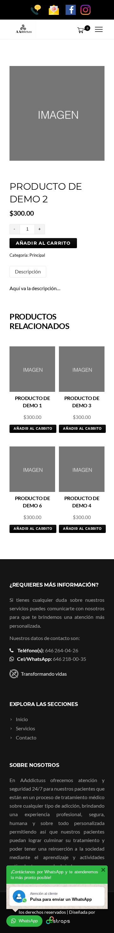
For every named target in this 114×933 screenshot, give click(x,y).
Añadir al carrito (43, 243)
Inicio (22, 719)
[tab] (28, 272)
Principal (37, 255)
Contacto (26, 737)
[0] (79, 30)
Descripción (28, 271)
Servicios (25, 728)
